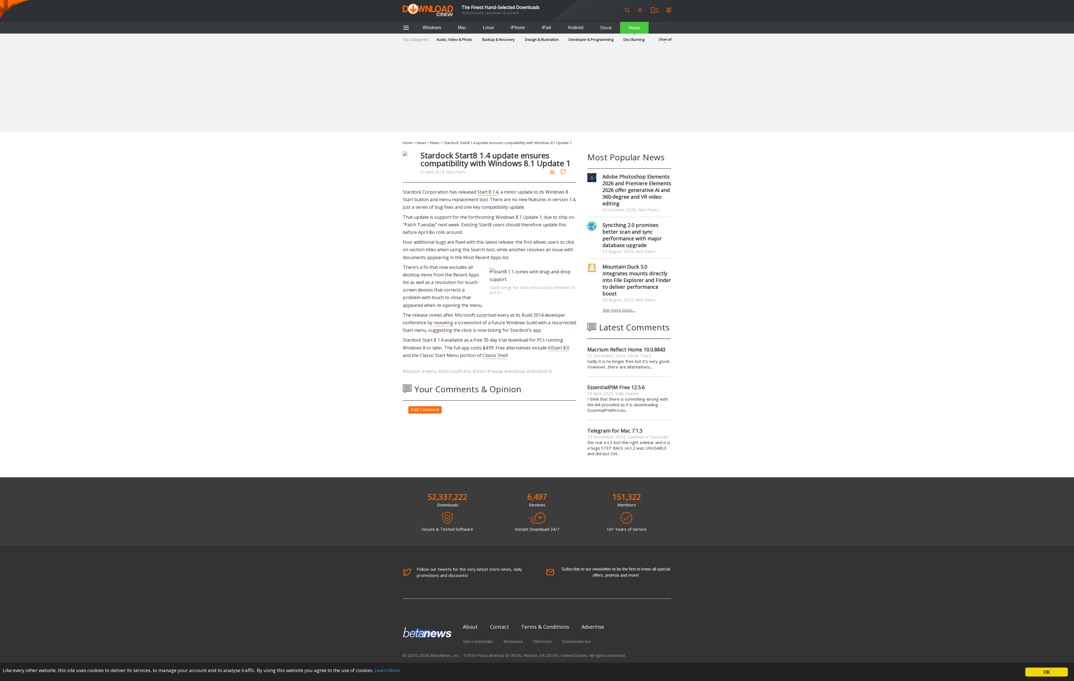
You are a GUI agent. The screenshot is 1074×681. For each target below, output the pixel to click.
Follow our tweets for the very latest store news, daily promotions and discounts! (469, 572)
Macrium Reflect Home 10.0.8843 (626, 349)
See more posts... (618, 310)
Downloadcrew (576, 641)
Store (606, 28)
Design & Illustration (542, 39)
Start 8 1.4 (487, 192)
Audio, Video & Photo (454, 39)
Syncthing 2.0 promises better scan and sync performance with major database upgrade (632, 235)
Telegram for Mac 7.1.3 (614, 430)
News (634, 28)
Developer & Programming (591, 39)
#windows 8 (539, 371)
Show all (664, 39)
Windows (432, 27)
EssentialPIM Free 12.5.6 (616, 387)
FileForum (542, 641)
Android (575, 27)
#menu (430, 371)
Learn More (387, 670)
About (470, 626)
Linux (488, 27)
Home (408, 142)
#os (467, 371)
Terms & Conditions (545, 626)
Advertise (592, 626)
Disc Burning (633, 39)
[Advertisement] (537, 92)
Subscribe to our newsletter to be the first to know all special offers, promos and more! (615, 572)
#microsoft (450, 371)
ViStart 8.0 (558, 348)
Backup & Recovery (498, 39)
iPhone (518, 27)
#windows (515, 371)
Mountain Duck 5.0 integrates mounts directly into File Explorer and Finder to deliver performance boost (636, 280)
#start (479, 371)
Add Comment (425, 409)
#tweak (495, 371)
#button (412, 371)
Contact (499, 626)
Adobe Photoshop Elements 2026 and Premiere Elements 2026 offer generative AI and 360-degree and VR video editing (636, 190)
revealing (443, 323)
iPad (546, 27)
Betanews (513, 641)
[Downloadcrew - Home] (428, 10)
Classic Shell (495, 355)
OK (1046, 672)
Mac (462, 27)
